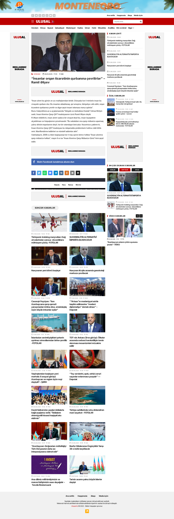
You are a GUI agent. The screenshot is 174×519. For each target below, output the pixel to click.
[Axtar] (141, 21)
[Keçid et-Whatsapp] (47, 15)
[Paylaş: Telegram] (56, 173)
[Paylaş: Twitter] (39, 173)
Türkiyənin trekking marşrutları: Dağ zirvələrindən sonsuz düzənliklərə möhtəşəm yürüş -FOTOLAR (48, 240)
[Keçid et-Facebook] (32, 15)
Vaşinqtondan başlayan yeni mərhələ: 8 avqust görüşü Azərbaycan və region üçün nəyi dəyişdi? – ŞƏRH (46, 377)
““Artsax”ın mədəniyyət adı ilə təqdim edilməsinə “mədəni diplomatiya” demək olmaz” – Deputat (83, 305)
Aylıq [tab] (137, 170)
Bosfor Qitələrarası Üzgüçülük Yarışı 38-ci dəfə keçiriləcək (86, 447)
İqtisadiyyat (59, 28)
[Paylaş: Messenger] (50, 173)
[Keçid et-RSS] (54, 15)
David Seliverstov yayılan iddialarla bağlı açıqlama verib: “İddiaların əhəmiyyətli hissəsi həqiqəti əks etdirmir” (47, 414)
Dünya (42, 28)
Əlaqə (93, 496)
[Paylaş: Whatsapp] (44, 173)
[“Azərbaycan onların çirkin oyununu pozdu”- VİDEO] (125, 228)
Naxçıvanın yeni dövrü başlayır (45, 270)
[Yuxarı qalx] (167, 512)
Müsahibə (102, 28)
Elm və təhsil (121, 28)
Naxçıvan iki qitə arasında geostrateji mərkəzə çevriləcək (86, 271)
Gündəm (34, 28)
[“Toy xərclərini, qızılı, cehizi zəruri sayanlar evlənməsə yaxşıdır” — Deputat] (87, 359)
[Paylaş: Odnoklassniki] (67, 173)
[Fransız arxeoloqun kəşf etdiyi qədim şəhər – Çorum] (111, 112)
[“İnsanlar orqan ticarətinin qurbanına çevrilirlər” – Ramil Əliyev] (68, 52)
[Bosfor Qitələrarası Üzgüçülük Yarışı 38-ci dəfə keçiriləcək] (87, 431)
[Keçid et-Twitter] (36, 15)
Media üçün (103, 496)
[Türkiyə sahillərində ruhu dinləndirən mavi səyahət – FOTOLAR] (87, 395)
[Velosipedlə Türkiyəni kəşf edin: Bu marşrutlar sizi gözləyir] (111, 102)
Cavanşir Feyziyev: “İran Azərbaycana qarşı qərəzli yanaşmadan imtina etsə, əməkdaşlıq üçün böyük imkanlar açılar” (49, 305)
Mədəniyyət (71, 28)
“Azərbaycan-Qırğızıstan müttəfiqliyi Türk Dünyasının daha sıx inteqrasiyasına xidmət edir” (48, 449)
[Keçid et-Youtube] (50, 15)
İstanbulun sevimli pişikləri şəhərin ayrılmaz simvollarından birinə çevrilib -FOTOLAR (49, 340)
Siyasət (50, 28)
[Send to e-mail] (72, 173)
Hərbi (94, 28)
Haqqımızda (82, 496)
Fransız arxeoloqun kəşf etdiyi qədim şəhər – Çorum (127, 113)
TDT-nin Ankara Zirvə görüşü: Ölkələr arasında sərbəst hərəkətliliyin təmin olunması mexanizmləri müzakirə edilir (87, 341)
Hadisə (80, 28)
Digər (130, 28)
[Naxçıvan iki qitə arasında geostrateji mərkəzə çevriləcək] (87, 255)
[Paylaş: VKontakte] (61, 173)
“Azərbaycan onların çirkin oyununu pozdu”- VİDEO (122, 243)
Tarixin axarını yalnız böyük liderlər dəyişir (85, 480)
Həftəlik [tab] (124, 170)
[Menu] (33, 21)
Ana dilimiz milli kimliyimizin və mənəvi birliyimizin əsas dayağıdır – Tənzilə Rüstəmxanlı (48, 482)
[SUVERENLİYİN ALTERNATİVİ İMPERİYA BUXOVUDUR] (87, 222)
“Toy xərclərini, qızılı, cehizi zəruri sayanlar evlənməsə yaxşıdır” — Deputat (85, 376)
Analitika (111, 28)
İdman (87, 28)
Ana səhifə (70, 496)
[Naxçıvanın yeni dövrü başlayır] (49, 255)
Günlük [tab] (112, 170)
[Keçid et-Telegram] (43, 15)
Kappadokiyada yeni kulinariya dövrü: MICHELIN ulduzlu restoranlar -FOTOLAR (127, 124)
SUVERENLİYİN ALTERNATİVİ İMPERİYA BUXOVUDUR (83, 238)
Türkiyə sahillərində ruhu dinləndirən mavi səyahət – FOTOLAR (86, 411)
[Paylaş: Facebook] (33, 173)
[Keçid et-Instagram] (39, 15)
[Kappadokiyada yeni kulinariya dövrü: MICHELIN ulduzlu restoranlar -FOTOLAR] (111, 122)
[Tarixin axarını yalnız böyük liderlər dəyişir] (87, 464)
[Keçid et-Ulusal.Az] (43, 21)
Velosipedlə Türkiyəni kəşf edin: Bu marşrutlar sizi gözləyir (129, 103)
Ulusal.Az (74, 506)
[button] (78, 173)
